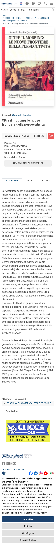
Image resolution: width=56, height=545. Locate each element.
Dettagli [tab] (45, 180)
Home (4, 15)
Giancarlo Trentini (21, 115)
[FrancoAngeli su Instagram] (10, 464)
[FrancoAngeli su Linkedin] (7, 464)
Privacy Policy (28, 540)
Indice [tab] (29, 180)
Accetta (28, 519)
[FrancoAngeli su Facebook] (3, 464)
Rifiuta (28, 526)
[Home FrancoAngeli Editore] (9, 3)
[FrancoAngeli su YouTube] (14, 464)
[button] (20, 3)
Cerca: (4, 9)
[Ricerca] (52, 9)
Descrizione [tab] (12, 180)
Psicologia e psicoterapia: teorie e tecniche (29, 403)
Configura (28, 533)
